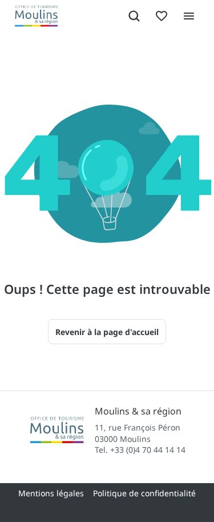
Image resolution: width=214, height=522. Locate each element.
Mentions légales (51, 493)
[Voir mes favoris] (161, 16)
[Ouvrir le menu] (188, 16)
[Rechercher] (134, 16)
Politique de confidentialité (144, 493)
